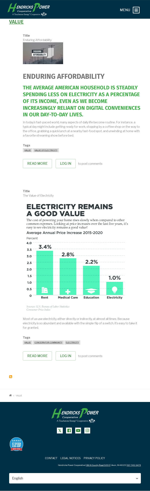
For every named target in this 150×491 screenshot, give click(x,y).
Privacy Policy (94, 458)
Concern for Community (48, 342)
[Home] (28, 9)
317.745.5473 (134, 465)
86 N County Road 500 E (98, 465)
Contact (51, 458)
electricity (72, 342)
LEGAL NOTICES (70, 458)
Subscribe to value (10, 376)
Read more (39, 165)
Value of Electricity (45, 150)
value (16, 22)
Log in (65, 163)
